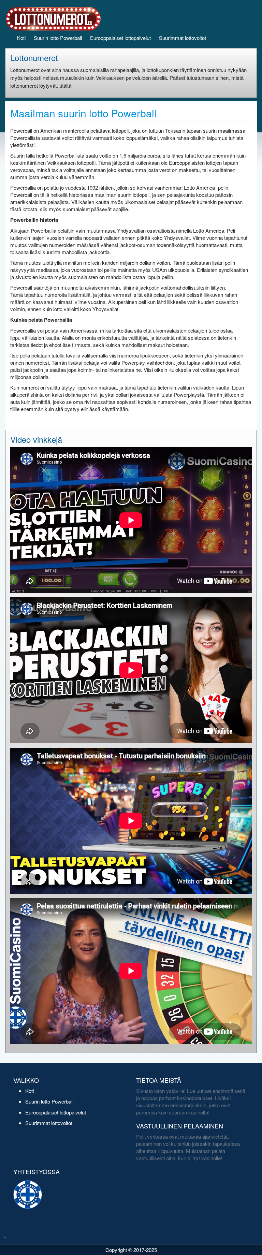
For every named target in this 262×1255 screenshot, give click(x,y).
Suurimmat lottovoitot (182, 37)
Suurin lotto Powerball (58, 37)
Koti (21, 37)
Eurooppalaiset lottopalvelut (120, 37)
